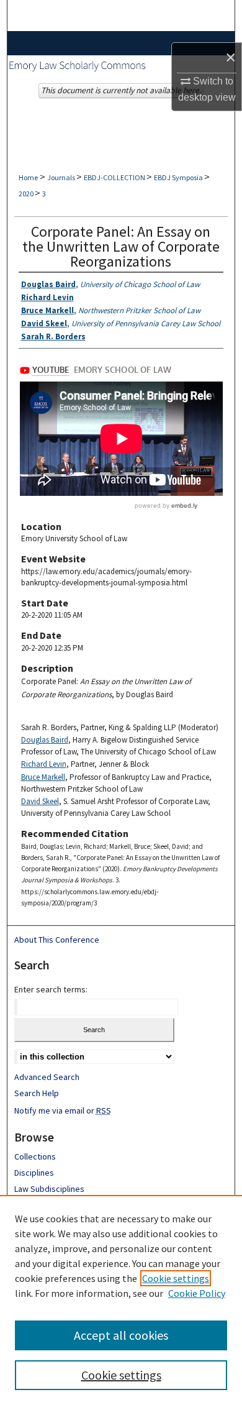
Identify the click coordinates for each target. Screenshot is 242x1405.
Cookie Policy (196, 1293)
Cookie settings (175, 1278)
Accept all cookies (121, 1335)
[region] (121, 1300)
